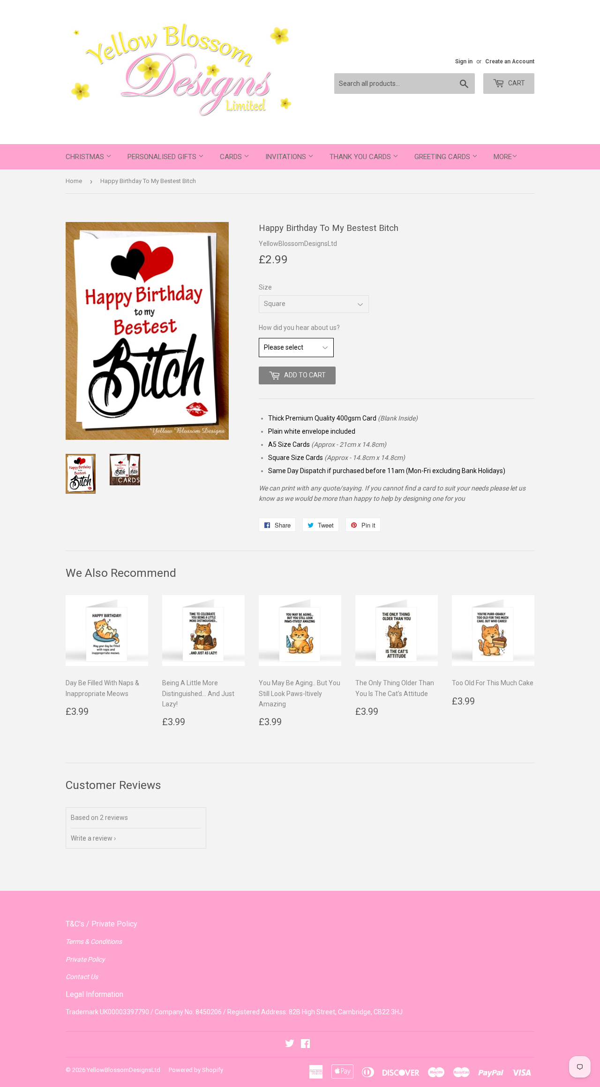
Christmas (86, 157)
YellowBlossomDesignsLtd (123, 1069)
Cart (516, 83)
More (503, 157)
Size (265, 287)
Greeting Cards (443, 157)
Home (74, 180)
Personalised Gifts (163, 157)
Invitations (286, 157)
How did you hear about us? (299, 327)
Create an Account (509, 61)
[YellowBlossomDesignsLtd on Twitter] (289, 1045)
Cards (232, 157)
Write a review (91, 838)
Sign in (463, 61)
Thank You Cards (361, 157)
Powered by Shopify (196, 1069)
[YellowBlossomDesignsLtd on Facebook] (305, 1045)
